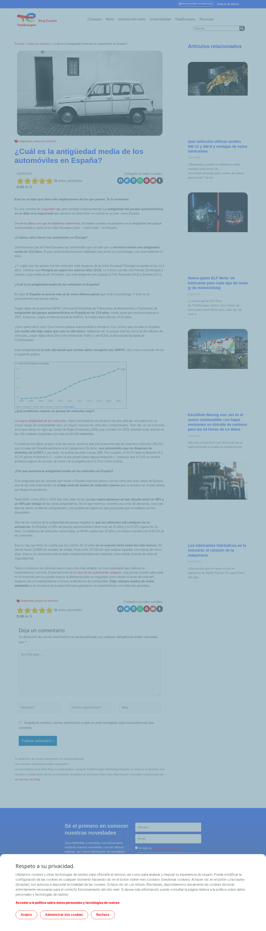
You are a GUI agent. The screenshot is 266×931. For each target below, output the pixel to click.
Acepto (26, 915)
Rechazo (103, 915)
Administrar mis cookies (64, 915)
